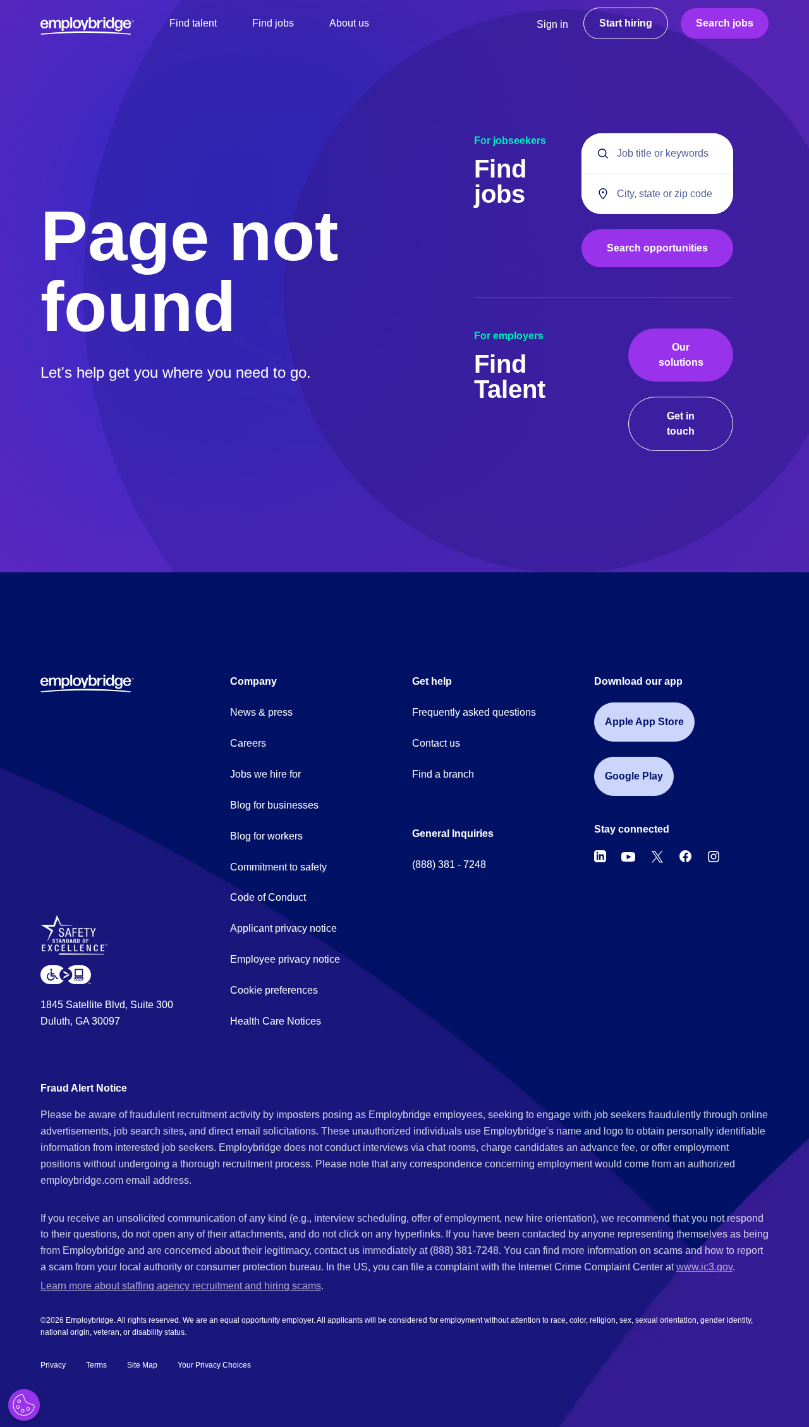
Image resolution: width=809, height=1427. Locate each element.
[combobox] (657, 194)
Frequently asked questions (474, 712)
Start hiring (625, 23)
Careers (248, 743)
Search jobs (724, 23)
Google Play (634, 776)
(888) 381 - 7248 (449, 864)
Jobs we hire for (265, 774)
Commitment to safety (278, 867)
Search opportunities (657, 248)
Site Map (142, 1365)
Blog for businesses (274, 805)
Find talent (193, 23)
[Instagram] (713, 856)
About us (349, 23)
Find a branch (443, 774)
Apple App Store (644, 721)
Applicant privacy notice (283, 928)
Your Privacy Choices (214, 1365)
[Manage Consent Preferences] (24, 1405)
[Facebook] (685, 856)
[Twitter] (657, 856)
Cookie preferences (274, 990)
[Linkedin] (600, 856)
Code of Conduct (268, 897)
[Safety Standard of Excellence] (78, 940)
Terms (96, 1365)
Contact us (436, 743)
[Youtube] (628, 856)
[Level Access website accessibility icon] (65, 974)
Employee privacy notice (285, 959)
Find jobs (273, 23)
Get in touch (681, 424)
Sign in (552, 24)
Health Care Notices (275, 1021)
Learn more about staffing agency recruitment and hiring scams (180, 1285)
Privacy (53, 1365)
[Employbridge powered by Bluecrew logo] (87, 682)
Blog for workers (266, 836)
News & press (261, 712)
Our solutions (681, 355)
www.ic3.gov (704, 1266)
